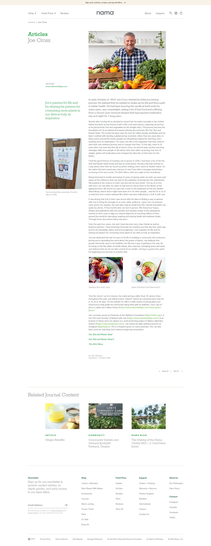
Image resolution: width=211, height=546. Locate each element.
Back (165, 371)
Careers (142, 509)
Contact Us (144, 514)
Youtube (173, 507)
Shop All (85, 524)
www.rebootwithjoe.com (56, 86)
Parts (83, 514)
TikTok (172, 517)
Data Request (77, 539)
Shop (31, 13)
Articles (119, 488)
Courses (85, 499)
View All (119, 509)
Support (160, 13)
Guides (119, 483)
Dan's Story (174, 488)
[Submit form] (66, 505)
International (144, 504)
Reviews (119, 504)
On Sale (84, 519)
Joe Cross (42, 22)
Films (118, 499)
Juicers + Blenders (89, 483)
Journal (31, 22)
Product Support (146, 493)
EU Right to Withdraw (155, 539)
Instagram (173, 502)
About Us (173, 478)
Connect (173, 497)
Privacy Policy (33, 513)
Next (177, 371)
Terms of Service (57, 510)
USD (33, 539)
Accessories (86, 493)
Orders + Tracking (147, 483)
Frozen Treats (87, 509)
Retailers (143, 499)
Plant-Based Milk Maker (92, 488)
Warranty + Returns (147, 488)
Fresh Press (47, 13)
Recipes (64, 13)
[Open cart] (181, 13)
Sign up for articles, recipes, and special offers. (104, 3)
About (148, 13)
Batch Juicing (87, 504)
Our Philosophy (176, 483)
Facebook (173, 512)
